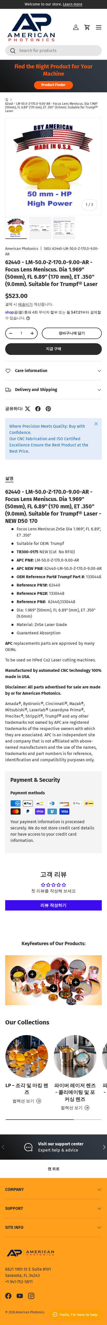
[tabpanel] (53, 626)
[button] (87, 27)
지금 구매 (53, 349)
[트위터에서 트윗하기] (27, 409)
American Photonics (21, 248)
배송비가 (25, 304)
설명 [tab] (9, 478)
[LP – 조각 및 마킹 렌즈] (26, 1056)
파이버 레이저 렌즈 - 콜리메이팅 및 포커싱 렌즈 (75, 1092)
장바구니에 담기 (72, 333)
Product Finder (53, 85)
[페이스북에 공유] (38, 409)
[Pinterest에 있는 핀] (48, 409)
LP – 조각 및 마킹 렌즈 (26, 1088)
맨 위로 (53, 1169)
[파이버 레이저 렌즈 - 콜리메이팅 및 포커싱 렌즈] (75, 1056)
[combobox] (53, 50)
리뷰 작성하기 (53, 905)
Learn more (72, 4)
